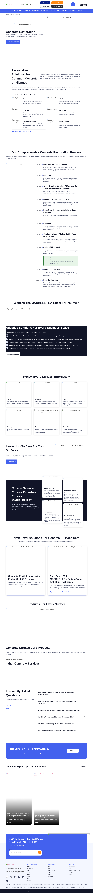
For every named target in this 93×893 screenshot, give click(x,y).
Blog (49, 868)
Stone (28, 870)
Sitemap (8, 891)
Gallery (49, 874)
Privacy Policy (20, 891)
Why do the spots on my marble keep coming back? (57, 730)
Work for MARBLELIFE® (74, 870)
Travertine (29, 880)
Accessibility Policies (28, 891)
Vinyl (28, 878)
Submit (39, 852)
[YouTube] (23, 877)
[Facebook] (15, 877)
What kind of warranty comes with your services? (56, 724)
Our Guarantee (72, 866)
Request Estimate (58, 2)
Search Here (46, 2)
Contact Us (71, 872)
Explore (9, 822)
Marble (28, 866)
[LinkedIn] (7, 877)
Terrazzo (28, 872)
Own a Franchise (58, 6)
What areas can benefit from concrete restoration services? (59, 710)
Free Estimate (50, 876)
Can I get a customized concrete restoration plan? (56, 717)
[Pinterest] (19, 877)
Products (49, 872)
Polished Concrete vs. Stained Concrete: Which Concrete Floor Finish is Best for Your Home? (18, 815)
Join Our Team (46, 6)
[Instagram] (11, 877)
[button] (62, 693)
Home (7, 14)
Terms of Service (14, 891)
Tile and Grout (30, 868)
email (11, 849)
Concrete (28, 874)
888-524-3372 (82, 5)
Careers (70, 874)
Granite (28, 876)
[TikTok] (7, 881)
